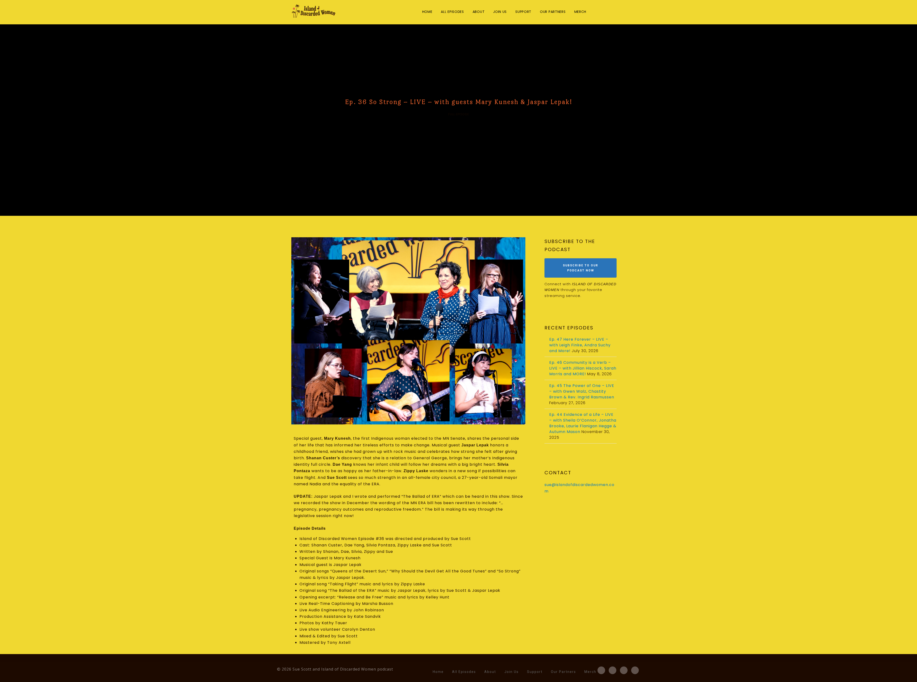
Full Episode (458, 114)
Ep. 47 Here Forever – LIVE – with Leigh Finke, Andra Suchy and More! (580, 345)
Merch (580, 11)
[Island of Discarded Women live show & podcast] (313, 11)
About (479, 11)
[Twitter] (603, 12)
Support (523, 11)
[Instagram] (611, 12)
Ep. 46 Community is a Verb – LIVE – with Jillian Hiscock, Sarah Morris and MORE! (582, 368)
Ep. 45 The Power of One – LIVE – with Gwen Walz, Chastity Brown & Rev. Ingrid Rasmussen (581, 391)
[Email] (619, 12)
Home (427, 11)
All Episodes (452, 11)
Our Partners (552, 11)
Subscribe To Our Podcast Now (580, 268)
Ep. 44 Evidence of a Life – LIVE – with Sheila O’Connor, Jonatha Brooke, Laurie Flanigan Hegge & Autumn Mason (582, 423)
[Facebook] (595, 12)
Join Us (500, 11)
